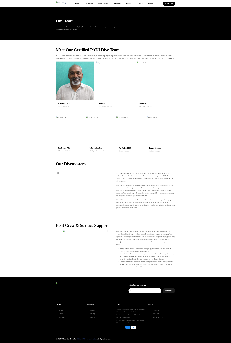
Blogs (118, 304)
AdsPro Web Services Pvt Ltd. (87, 339)
